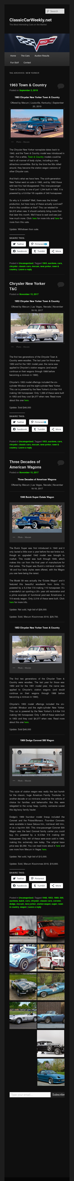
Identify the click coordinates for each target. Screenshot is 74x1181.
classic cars (25, 266)
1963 (44, 263)
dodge (12, 903)
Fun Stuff (14, 62)
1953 (44, 441)
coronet (57, 900)
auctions (52, 263)
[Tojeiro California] (23, 1016)
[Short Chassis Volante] (51, 1015)
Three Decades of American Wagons (25, 464)
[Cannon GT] (23, 958)
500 (61, 897)
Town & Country (36, 156)
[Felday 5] (51, 987)
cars (59, 263)
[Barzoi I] (51, 930)
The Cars (25, 55)
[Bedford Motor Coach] (51, 958)
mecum (35, 266)
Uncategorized (26, 263)
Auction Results (42, 55)
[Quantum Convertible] (51, 1073)
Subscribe (58, 1094)
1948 (44, 897)
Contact (27, 62)
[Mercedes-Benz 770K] (50, 1044)
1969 (56, 897)
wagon (23, 906)
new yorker (45, 266)
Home (13, 55)
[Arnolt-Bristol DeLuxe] (23, 987)
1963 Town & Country (28, 84)
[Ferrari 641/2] (23, 930)
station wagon (44, 903)
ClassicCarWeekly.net (30, 20)
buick (21, 900)
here (34, 218)
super (54, 903)
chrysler (13, 266)
